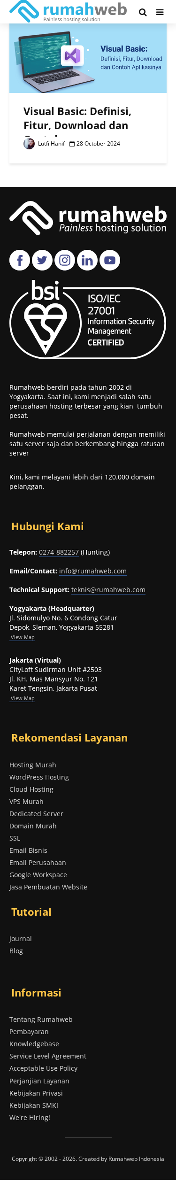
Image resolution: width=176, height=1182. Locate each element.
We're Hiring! (29, 1117)
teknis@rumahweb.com (108, 589)
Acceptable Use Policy (43, 1068)
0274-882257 (59, 552)
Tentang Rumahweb (41, 1019)
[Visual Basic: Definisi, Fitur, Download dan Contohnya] (88, 57)
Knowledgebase (34, 1043)
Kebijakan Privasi (36, 1093)
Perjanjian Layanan (39, 1080)
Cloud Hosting (31, 789)
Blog (16, 950)
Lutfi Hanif (51, 143)
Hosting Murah (32, 764)
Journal (20, 938)
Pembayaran (29, 1031)
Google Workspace (38, 874)
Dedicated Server (36, 813)
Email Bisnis (28, 850)
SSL (14, 838)
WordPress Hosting (39, 777)
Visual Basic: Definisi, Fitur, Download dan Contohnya (77, 125)
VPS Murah (26, 801)
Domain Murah (33, 825)
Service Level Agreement (47, 1055)
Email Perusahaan (37, 862)
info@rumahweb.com (93, 570)
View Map (22, 698)
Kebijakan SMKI (33, 1105)
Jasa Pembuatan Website (48, 886)
